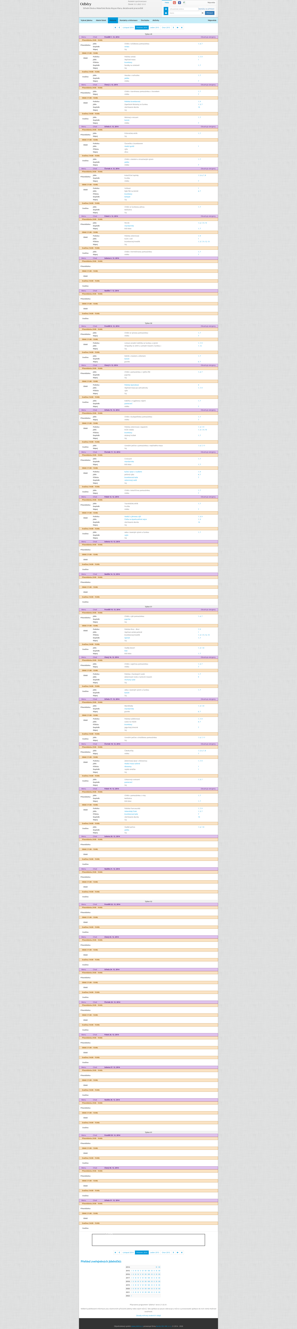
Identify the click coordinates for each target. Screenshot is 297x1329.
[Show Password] (202, 13)
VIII (149, 1271)
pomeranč (128, 403)
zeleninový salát (130, 480)
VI (143, 1271)
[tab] (174, 2)
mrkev (126, 46)
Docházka (145, 20)
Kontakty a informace (128, 20)
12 (206, 241)
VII (146, 1271)
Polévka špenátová (131, 385)
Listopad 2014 (128, 27)
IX (152, 1271)
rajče (126, 535)
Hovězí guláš (129, 146)
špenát (127, 638)
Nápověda (211, 2)
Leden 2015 (154, 27)
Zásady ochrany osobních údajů (148, 1315)
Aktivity (156, 20)
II (133, 1271)
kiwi (126, 651)
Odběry (85, 4)
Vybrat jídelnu (86, 20)
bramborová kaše (131, 477)
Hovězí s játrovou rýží (132, 516)
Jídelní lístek (101, 20)
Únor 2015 (166, 27)
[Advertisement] (227, 34)
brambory (128, 62)
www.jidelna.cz (137, 1326)
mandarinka (129, 226)
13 (206, 223)
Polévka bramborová (132, 101)
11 (204, 445)
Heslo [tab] (167, 2)
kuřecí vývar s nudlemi (133, 472)
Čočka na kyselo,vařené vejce (135, 519)
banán (126, 120)
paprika (127, 619)
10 (199, 107)
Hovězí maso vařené (132, 763)
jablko (126, 78)
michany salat (129, 680)
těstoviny (127, 766)
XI (156, 1267)
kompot (127, 197)
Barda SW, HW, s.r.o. (164, 1326)
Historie (113, 20)
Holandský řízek (130, 811)
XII (159, 1267)
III (135, 1271)
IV (138, 1271)
